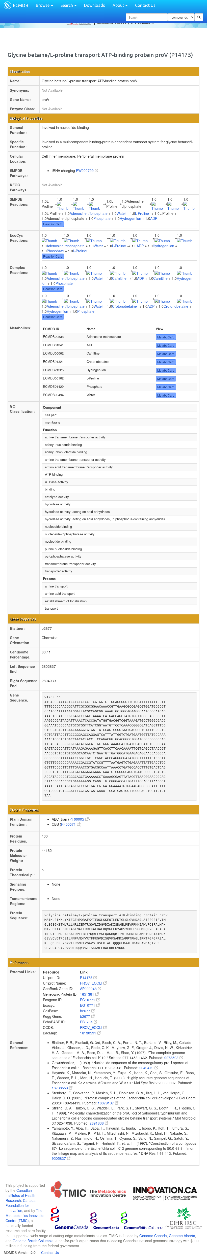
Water (121, 213)
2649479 (146, 1067)
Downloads (94, 5)
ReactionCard (52, 224)
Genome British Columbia (33, 1240)
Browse (43, 5)
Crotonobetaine (124, 306)
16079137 (106, 1102)
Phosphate (102, 218)
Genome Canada (153, 1235)
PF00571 (69, 824)
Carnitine (119, 278)
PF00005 (77, 819)
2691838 (97, 1123)
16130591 (88, 1032)
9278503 (171, 1057)
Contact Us (145, 5)
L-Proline (142, 213)
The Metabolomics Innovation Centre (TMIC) (25, 1215)
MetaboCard (165, 337)
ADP (153, 218)
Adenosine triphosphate (89, 213)
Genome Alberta (182, 1235)
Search (67, 5)
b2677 (85, 1010)
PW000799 (85, 170)
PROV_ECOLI (91, 983)
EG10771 (88, 999)
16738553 (60, 1087)
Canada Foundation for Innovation (21, 1205)
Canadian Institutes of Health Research (20, 1195)
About (119, 5)
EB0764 (87, 1021)
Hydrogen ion (130, 218)
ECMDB (20, 5)
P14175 (86, 977)
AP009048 (89, 988)
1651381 (87, 994)
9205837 (59, 1158)
